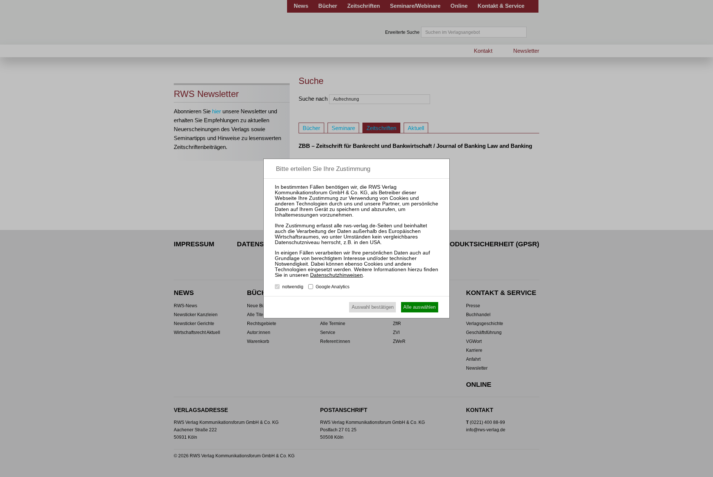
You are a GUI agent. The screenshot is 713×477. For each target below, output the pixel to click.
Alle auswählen (419, 307)
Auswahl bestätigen (373, 307)
